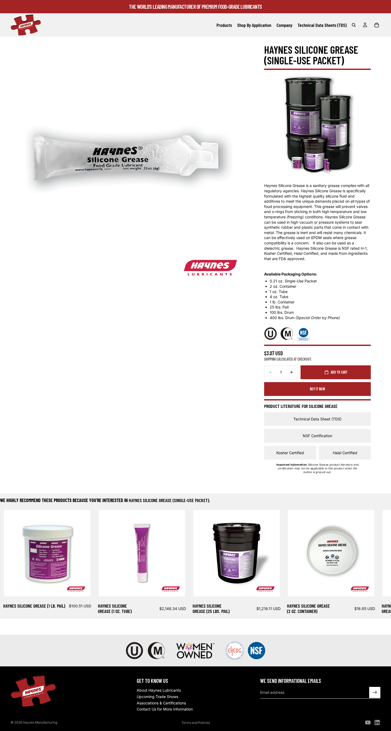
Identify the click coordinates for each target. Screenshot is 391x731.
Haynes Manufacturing (40, 722)
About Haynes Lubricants (159, 690)
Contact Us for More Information (165, 709)
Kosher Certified (290, 452)
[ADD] (82, 588)
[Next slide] (374, 562)
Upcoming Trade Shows (157, 696)
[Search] (354, 25)
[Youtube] (368, 722)
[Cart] (376, 25)
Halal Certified (345, 452)
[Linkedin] (377, 722)
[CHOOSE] (177, 588)
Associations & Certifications (161, 703)
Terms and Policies (195, 723)
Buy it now (317, 389)
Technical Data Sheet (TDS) (317, 419)
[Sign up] (374, 692)
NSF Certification (317, 435)
